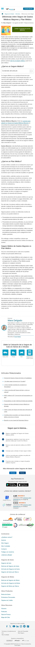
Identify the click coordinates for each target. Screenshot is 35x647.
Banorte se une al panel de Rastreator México (16, 420)
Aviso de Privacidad (23, 631)
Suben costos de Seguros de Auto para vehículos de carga (18, 410)
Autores (3, 540)
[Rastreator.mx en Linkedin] (17, 626)
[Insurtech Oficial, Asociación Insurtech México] (15, 525)
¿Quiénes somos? (6, 537)
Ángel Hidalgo (17, 336)
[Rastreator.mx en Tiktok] (28, 626)
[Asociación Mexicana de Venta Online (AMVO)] (26, 525)
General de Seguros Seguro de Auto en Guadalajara (18, 378)
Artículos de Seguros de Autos (10, 569)
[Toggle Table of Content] (30, 71)
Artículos (12, 472)
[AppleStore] (23, 484)
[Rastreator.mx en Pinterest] (24, 626)
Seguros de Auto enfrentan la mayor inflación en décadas (16, 405)
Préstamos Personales (8, 597)
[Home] (2, 14)
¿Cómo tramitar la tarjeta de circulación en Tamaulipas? (15, 385)
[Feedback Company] (6, 505)
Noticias (22, 472)
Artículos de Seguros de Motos (10, 583)
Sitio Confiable (5, 546)
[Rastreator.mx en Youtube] (14, 626)
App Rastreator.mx (17, 479)
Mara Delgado (15, 320)
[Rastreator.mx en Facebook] (7, 626)
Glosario (3, 608)
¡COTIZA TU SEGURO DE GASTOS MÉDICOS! (22, 29)
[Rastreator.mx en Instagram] (21, 626)
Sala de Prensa (5, 614)
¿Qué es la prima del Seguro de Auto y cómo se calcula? (17, 391)
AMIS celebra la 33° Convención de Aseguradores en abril (18, 396)
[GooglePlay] (11, 484)
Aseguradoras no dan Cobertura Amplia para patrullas (18, 401)
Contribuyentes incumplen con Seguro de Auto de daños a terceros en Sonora (17, 416)
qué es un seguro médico (17, 60)
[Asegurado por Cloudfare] (8, 519)
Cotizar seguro (28, 8)
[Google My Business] (6, 498)
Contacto (4, 549)
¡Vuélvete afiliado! (6, 555)
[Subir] (32, 644)
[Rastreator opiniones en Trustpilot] (7, 525)
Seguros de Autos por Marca (10, 572)
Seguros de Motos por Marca (10, 586)
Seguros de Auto (6, 563)
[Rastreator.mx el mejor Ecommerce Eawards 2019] (27, 519)
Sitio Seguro (5, 543)
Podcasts (4, 611)
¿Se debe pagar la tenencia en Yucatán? (14, 381)
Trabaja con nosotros (7, 552)
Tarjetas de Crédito (7, 600)
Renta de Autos (5, 594)
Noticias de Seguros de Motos (10, 580)
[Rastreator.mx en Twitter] (10, 626)
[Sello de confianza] (18, 519)
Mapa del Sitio (5, 617)
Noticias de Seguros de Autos (10, 566)
